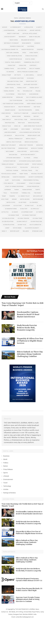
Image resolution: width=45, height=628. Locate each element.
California (30, 46)
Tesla (5, 193)
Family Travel (9, 87)
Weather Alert (14, 231)
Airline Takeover (35, 30)
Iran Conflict (6, 119)
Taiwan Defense (27, 189)
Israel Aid (17, 126)
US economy (6, 205)
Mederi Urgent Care (34, 135)
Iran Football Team (20, 119)
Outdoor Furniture (9, 161)
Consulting (22, 65)
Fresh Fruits (22, 94)
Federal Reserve (9, 91)
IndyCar (36, 116)
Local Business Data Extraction (29, 132)
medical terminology (16, 138)
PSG (37, 170)
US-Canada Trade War (29, 215)
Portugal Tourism (12, 170)
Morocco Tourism (37, 148)
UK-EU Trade (5, 199)
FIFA (18, 91)
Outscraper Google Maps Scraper (30, 161)
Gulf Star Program (16, 100)
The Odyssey (14, 193)
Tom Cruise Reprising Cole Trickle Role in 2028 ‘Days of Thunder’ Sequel (22, 304)
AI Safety (39, 27)
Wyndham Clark (37, 231)
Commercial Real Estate (31, 62)
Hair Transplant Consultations (13, 103)
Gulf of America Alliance (34, 97)
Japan (5, 129)
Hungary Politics (37, 113)
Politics (5, 463)
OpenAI (36, 158)
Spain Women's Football (31, 180)
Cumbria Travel (9, 68)
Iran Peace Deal (10, 122)
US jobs (39, 205)
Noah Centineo (22, 151)
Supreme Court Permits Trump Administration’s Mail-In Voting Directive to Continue (28, 599)
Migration (39, 145)
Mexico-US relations (31, 142)
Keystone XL (37, 129)
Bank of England (34, 36)
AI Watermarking (9, 30)
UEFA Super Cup (37, 196)
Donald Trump (6, 75)
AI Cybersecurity (15, 27)
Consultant (12, 65)
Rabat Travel (24, 173)
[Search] (43, 9)
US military (23, 208)
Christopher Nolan (15, 59)
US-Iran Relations (8, 224)
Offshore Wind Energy (13, 158)
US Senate (15, 212)
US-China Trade (37, 218)
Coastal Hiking (30, 59)
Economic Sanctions (17, 78)
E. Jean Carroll (29, 75)
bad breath (22, 36)
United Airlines (25, 199)
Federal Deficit (34, 87)
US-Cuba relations (7, 221)
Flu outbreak (10, 94)
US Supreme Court (27, 212)
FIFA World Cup (27, 91)
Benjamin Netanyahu (28, 40)
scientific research (19, 177)
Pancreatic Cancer (23, 164)
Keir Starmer (25, 129)
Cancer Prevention (27, 49)
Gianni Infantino (7, 97)
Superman (7, 189)
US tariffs (39, 212)
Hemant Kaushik (10, 110)
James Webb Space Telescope (33, 126)
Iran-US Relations (33, 122)
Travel (5, 483)
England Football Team (15, 81)
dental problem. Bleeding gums (27, 71)
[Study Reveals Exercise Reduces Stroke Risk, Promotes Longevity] (8, 328)
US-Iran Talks (22, 224)
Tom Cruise (37, 193)
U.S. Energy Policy (24, 196)
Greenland (19, 97)
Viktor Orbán (17, 228)
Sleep (7, 180)
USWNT (7, 228)
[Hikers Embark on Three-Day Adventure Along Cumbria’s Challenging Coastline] (8, 355)
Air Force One (22, 30)
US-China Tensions (23, 218)
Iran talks (21, 122)
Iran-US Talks (6, 126)
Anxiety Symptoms (13, 33)
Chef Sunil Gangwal (12, 52)
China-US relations (31, 56)
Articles (5, 489)
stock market (21, 183)
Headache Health (9, 107)
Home (16, 18)
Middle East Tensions (26, 145)
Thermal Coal (26, 193)
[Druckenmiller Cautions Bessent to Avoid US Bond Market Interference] (8, 315)
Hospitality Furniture (21, 113)
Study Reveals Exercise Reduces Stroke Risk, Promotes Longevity (27, 327)
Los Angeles (8, 135)
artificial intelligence (29, 33)
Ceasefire (40, 49)
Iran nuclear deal (36, 119)
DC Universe (10, 71)
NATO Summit (10, 151)
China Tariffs (33, 52)
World (5, 459)
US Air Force (22, 202)
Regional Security (37, 173)
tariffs (37, 189)
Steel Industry (8, 183)
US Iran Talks (29, 205)
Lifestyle (6, 476)
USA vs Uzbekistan (35, 224)
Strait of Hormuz (34, 183)
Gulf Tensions (30, 100)
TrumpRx (12, 196)
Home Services (6, 113)
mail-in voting (19, 135)
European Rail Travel (14, 84)
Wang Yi (4, 231)
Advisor (4, 27)
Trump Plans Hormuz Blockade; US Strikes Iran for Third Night (29, 589)
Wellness (26, 231)
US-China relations (8, 218)
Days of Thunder (34, 68)
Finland (37, 91)
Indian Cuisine (16, 116)
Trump (4, 196)
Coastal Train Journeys (13, 62)
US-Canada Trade (13, 215)
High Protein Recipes (25, 110)
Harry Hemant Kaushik (34, 103)
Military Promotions (8, 148)
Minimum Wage (23, 148)
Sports (5, 473)
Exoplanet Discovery (30, 84)
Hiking (37, 110)
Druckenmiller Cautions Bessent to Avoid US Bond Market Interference (28, 314)
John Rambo (14, 129)
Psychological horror (8, 173)
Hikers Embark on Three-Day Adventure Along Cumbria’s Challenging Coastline (30, 354)
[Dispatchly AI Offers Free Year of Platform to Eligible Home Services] (8, 341)
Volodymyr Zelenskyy (32, 228)
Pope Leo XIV (35, 167)
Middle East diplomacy (8, 145)
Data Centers (21, 68)
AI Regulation (28, 27)
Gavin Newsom (33, 94)
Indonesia (27, 116)
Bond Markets (26, 43)
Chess (24, 52)
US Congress (34, 202)
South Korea (16, 180)
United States (10, 202)
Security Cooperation (36, 177)
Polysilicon (24, 167)
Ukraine (14, 199)
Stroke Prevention (33, 186)
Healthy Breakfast (24, 107)
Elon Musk (30, 78)
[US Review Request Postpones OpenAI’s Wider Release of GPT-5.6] (8, 579)
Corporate (32, 65)
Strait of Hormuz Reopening (14, 186)
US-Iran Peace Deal (36, 221)
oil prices (27, 158)
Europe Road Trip (31, 81)
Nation (5, 466)
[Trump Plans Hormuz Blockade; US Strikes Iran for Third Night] (8, 589)
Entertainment (8, 479)
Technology (7, 486)
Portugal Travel (26, 170)
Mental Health (30, 138)
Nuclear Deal (13, 154)
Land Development (10, 132)
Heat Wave (37, 107)
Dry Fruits (17, 75)
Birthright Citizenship (11, 43)
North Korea (34, 151)
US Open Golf (35, 208)
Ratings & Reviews (9, 493)
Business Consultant (17, 46)
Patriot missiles (37, 164)
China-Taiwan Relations (14, 56)
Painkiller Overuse (8, 164)
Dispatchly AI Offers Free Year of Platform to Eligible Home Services (30, 341)
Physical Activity (11, 167)
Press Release (8, 469)
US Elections (17, 205)
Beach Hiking (14, 40)
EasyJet (39, 75)
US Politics (5, 212)
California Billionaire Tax (9, 49)
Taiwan (16, 189)
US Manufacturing (11, 208)
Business (37, 43)
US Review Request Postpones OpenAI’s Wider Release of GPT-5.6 (29, 579)
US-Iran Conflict (22, 221)
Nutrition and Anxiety (28, 154)
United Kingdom (38, 199)
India (7, 116)
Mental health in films (13, 142)
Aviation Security (10, 36)
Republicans (5, 177)
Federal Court (21, 87)
